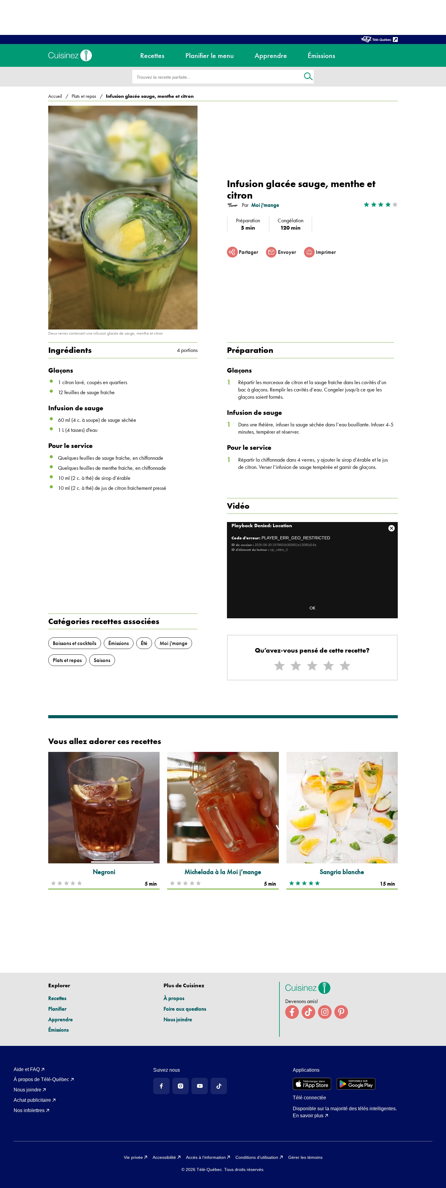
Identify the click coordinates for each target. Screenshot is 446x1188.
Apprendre (60, 1019)
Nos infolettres (29, 1110)
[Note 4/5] (328, 666)
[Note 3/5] (312, 666)
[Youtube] (199, 1086)
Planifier (57, 1008)
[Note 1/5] (279, 666)
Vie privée (133, 1157)
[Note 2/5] (295, 666)
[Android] (356, 1084)
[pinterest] (341, 1012)
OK (312, 608)
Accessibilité (164, 1157)
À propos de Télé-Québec (41, 1079)
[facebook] (292, 1012)
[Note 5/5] (345, 666)
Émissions (58, 1029)
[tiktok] (308, 1012)
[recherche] (308, 77)
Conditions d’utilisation (256, 1157)
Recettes (57, 998)
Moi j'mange (265, 205)
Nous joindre (178, 1019)
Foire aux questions (185, 1008)
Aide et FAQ (27, 1069)
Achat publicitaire (32, 1100)
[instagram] (325, 1012)
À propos (174, 998)
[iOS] (312, 1084)
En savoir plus (308, 1115)
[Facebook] (161, 1086)
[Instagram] (180, 1086)
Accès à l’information (206, 1157)
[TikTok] (219, 1086)
